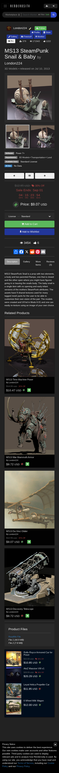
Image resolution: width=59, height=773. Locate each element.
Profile (36, 32)
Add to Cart (31, 224)
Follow (42, 28)
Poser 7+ (20, 153)
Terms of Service (26, 763)
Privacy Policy (22, 766)
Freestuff (27, 36)
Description (12, 261)
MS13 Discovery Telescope (19, 609)
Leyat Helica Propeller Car (36, 684)
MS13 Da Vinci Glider (17, 531)
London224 (13, 63)
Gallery (13, 36)
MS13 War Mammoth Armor (20, 457)
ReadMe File (14, 636)
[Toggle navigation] (5, 6)
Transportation (38, 157)
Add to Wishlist (30, 231)
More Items (38, 263)
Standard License (28, 161)
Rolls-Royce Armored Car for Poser (38, 653)
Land (49, 157)
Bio (12, 41)
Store (48, 32)
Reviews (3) (50, 263)
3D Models (24, 157)
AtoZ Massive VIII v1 (34, 668)
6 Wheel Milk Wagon (34, 700)
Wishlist (40, 36)
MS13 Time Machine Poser (19, 379)
